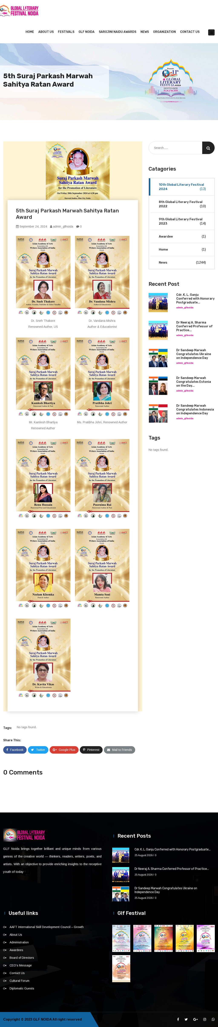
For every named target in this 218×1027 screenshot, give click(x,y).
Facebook (16, 749)
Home (30, 32)
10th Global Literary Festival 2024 (182, 187)
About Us (46, 32)
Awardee (182, 236)
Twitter (40, 749)
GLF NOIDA (87, 32)
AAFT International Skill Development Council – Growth (47, 927)
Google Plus (67, 749)
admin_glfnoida (62, 226)
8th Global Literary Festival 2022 (182, 204)
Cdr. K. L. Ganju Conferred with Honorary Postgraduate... (195, 298)
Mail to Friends (122, 749)
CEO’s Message (21, 965)
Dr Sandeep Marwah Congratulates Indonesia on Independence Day (195, 409)
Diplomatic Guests (22, 988)
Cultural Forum (19, 980)
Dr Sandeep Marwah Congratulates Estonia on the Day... (193, 381)
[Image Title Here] (121, 938)
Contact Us (189, 32)
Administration (19, 942)
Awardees (16, 950)
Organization (164, 32)
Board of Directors (22, 957)
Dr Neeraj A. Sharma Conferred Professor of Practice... (194, 326)
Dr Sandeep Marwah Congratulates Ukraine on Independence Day (193, 354)
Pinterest (93, 749)
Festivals (66, 32)
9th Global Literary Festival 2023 (182, 221)
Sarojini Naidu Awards (117, 32)
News (145, 32)
